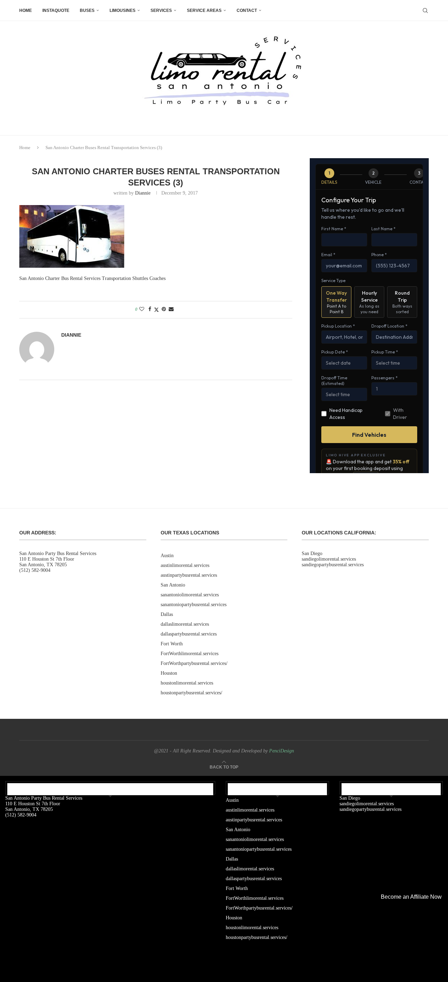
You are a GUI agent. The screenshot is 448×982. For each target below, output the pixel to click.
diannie (142, 193)
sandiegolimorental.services (329, 559)
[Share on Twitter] (156, 310)
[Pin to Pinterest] (164, 309)
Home (25, 10)
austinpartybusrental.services (189, 575)
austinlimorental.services (185, 565)
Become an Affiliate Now (411, 897)
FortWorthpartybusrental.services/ (194, 663)
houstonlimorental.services (187, 683)
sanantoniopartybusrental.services (193, 604)
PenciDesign (281, 750)
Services (161, 10)
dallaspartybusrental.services (189, 634)
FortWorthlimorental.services (189, 653)
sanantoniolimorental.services (190, 594)
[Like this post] (141, 309)
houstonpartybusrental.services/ (191, 692)
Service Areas (204, 10)
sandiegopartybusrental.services (333, 564)
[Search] (425, 10)
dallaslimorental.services (185, 624)
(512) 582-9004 (34, 570)
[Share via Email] (171, 309)
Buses (87, 10)
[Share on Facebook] (149, 309)
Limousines (122, 10)
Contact (247, 10)
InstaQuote (55, 10)
